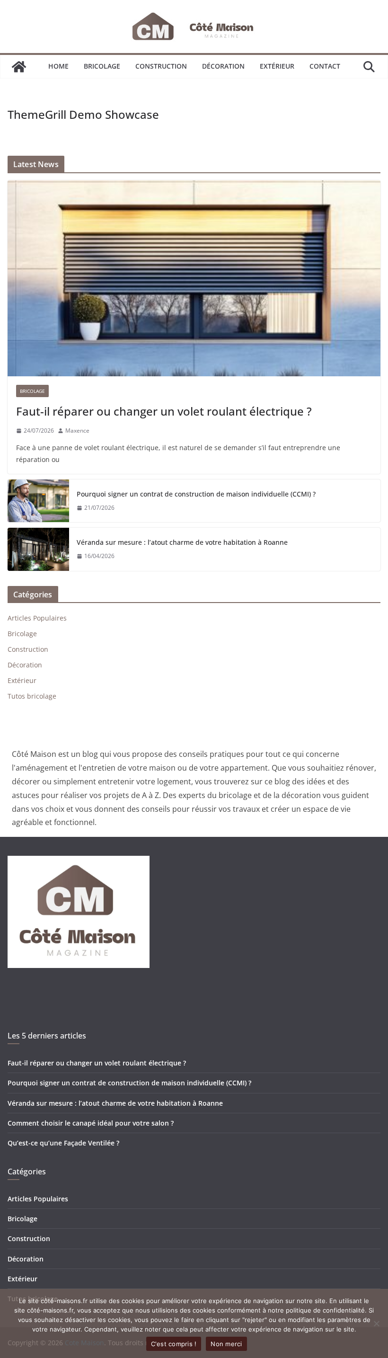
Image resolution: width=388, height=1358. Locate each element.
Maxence (77, 430)
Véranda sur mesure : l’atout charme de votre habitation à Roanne (182, 542)
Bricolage (102, 66)
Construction (161, 66)
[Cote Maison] (19, 66)
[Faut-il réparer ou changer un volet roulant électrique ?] (194, 278)
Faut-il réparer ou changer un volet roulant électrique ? (164, 411)
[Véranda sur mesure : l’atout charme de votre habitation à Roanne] (38, 549)
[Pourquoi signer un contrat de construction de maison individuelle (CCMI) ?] (38, 500)
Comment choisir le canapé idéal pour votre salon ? (91, 1122)
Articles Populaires (37, 617)
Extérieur (277, 66)
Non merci (226, 1344)
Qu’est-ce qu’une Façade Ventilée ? (63, 1142)
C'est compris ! (174, 1344)
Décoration (223, 66)
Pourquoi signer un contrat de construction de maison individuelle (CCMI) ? (196, 493)
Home (58, 66)
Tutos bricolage (32, 696)
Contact (324, 66)
